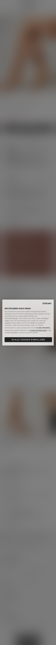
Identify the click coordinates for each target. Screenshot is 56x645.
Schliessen (47, 303)
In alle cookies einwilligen (28, 339)
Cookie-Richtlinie (43, 328)
